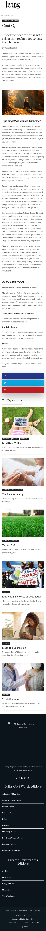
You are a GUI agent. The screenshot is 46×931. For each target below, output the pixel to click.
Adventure (6, 438)
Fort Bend (6, 877)
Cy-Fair (5, 871)
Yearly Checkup (10, 699)
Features (8, 16)
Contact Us (36, 923)
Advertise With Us (23, 915)
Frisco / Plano (8, 813)
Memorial (6, 890)
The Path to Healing (13, 494)
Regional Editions (13, 923)
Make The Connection (14, 647)
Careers (25, 923)
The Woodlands (8, 896)
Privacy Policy (23, 927)
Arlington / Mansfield (11, 794)
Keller (4, 819)
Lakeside (5, 825)
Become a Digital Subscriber (23, 919)
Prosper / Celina (9, 844)
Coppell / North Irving (11, 800)
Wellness (14, 20)
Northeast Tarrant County (13, 838)
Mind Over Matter (11, 443)
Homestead (24, 438)
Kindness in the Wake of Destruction (21, 596)
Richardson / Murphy (11, 850)
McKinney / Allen (9, 832)
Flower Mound (8, 806)
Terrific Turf (8, 545)
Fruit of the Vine (17, 489)
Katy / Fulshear (8, 883)
